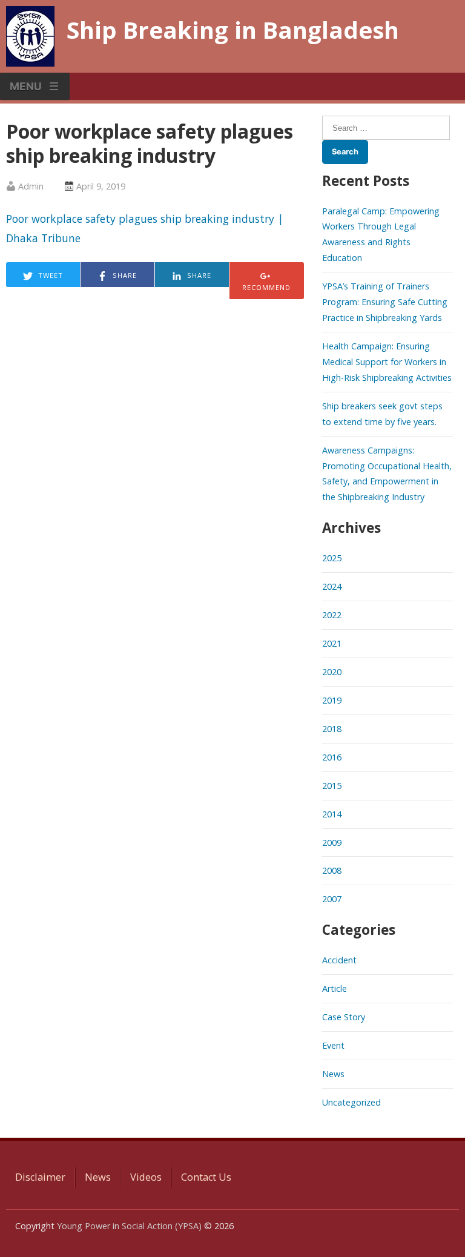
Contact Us (206, 1177)
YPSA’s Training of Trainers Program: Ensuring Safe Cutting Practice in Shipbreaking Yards (384, 301)
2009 (331, 842)
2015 (331, 785)
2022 (331, 615)
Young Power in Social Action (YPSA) (129, 1226)
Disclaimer (40, 1177)
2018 (331, 728)
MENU (26, 86)
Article (334, 988)
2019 (331, 700)
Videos (146, 1177)
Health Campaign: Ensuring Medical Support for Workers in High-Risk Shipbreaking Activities (387, 361)
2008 (331, 870)
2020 (331, 672)
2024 (331, 586)
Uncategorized (351, 1102)
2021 (331, 643)
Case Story (343, 1017)
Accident (339, 960)
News (333, 1074)
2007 (331, 899)
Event (333, 1045)
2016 (331, 757)
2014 (331, 814)
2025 (331, 558)
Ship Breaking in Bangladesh (233, 29)
